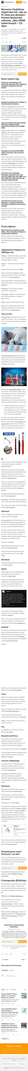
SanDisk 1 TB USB (6, 817)
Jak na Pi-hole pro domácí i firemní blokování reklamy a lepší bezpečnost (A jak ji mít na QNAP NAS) (13, 125)
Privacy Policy (14, 948)
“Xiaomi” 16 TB (20, 809)
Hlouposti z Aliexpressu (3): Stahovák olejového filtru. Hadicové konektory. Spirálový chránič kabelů (14, 84)
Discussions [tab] (13, 989)
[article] (14, 999)
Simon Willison (10, 507)
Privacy (13, 1058)
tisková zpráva (16, 310)
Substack (6, 1067)
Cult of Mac (11, 576)
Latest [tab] (7, 989)
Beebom (10, 615)
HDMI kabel (12, 163)
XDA (15, 517)
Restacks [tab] (11, 970)
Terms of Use (21, 945)
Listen (24, 38)
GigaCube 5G (11, 107)
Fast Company (6, 799)
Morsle (3, 302)
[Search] (25, 989)
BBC (21, 269)
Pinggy (3, 721)
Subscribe (19, 2)
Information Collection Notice (17, 946)
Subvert (3, 264)
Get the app (22, 1064)
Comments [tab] (5, 970)
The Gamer (9, 732)
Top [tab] (3, 989)
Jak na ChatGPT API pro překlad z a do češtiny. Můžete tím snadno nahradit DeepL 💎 (9, 996)
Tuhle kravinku (5, 317)
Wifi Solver (4, 289)
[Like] (2, 42)
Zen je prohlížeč (6, 520)
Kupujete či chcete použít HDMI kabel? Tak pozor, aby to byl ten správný (12, 152)
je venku (11, 542)
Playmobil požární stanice (8, 356)
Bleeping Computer (7, 757)
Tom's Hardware (15, 277)
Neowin (19, 745)
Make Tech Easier (14, 711)
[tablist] (8, 970)
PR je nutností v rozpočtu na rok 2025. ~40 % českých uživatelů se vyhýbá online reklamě (13, 231)
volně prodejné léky (15, 390)
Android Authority (11, 641)
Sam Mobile (17, 690)
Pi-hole (3, 131)
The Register (12, 770)
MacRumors (21, 623)
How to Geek (8, 565)
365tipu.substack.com (16, 896)
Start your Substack (10, 1064)
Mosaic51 (4, 285)
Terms (17, 1058)
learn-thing (4, 500)
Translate (5, 6)
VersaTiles (4, 774)
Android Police (6, 466)
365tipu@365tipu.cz (12, 916)
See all (4, 1038)
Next (23, 959)
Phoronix (23, 717)
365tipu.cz (15, 912)
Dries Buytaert (17, 791)
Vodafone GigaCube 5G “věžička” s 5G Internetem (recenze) (13, 103)
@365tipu (4, 914)
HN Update (4, 294)
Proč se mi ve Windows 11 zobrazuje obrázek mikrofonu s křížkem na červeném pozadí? (13, 203)
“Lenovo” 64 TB (19, 811)
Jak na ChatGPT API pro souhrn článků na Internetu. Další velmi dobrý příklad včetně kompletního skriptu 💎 (10, 1011)
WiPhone (4, 256)
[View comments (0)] (6, 42)
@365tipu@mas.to (20, 914)
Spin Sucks (12, 496)
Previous (6, 959)
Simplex (24, 749)
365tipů (12, 1003)
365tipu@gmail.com (6, 904)
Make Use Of (12, 478)
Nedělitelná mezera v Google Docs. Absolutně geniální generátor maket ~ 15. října (10, 1025)
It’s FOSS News (12, 548)
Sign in (24, 2)
